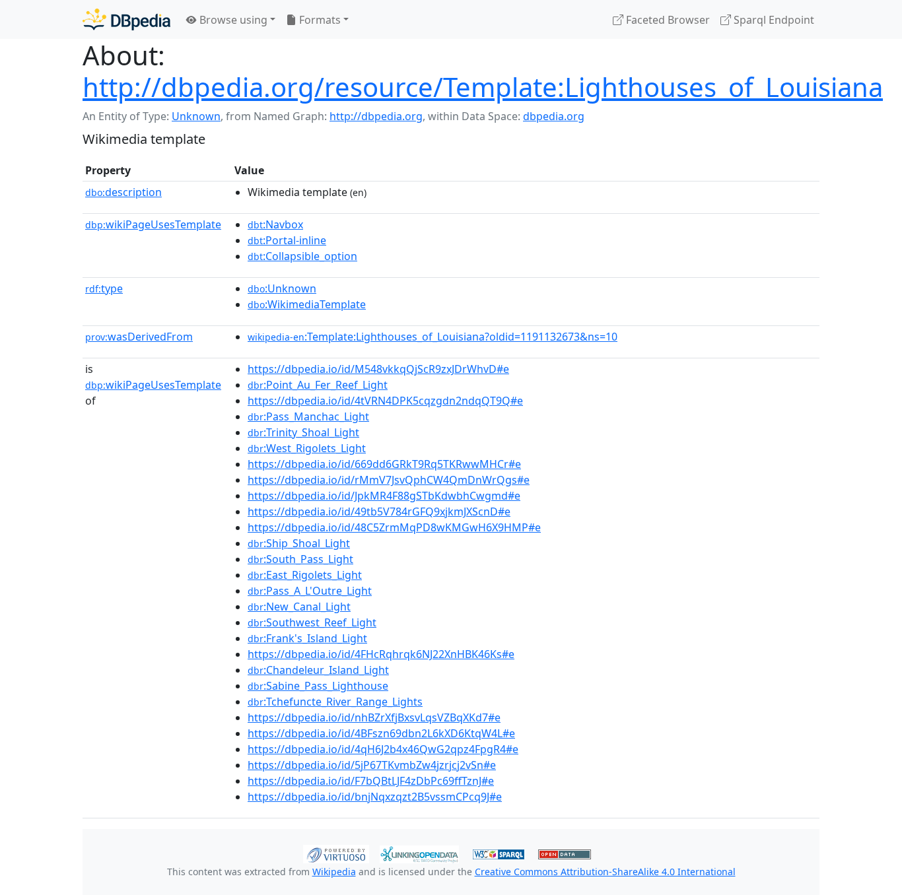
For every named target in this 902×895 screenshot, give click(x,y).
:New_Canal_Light (299, 606)
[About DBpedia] (126, 19)
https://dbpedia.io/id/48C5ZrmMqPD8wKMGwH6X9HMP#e (394, 527)
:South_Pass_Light (300, 559)
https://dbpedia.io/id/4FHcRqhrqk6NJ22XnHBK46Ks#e (381, 654)
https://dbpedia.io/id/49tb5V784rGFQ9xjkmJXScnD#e (379, 511)
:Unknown (282, 288)
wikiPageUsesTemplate (153, 224)
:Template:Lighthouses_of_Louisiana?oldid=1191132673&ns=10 (432, 336)
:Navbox (275, 224)
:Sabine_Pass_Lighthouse (318, 686)
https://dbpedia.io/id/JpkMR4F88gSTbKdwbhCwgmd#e (384, 495)
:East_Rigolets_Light (305, 575)
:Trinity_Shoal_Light (303, 432)
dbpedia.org (553, 116)
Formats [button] (318, 20)
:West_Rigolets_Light (307, 448)
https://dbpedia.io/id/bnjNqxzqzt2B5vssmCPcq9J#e (375, 796)
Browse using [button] (232, 20)
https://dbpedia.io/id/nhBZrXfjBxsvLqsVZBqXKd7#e (374, 717)
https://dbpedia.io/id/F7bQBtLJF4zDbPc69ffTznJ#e (371, 781)
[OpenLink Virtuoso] (336, 852)
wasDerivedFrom (139, 336)
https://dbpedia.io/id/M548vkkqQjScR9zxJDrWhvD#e (378, 369)
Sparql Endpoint (772, 20)
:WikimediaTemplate (307, 304)
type (104, 288)
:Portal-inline (287, 240)
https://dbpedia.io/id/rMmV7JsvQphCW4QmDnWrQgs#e (389, 480)
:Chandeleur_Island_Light (318, 670)
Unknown (196, 116)
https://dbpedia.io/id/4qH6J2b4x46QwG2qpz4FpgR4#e (383, 749)
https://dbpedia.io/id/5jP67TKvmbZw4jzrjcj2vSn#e (372, 765)
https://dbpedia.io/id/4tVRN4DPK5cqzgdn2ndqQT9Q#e (385, 400)
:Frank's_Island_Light (307, 638)
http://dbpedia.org (376, 116)
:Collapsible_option (302, 256)
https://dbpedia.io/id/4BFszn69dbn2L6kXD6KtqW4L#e (381, 733)
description (123, 192)
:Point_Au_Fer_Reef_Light (318, 385)
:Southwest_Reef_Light (312, 622)
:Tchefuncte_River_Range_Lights (335, 701)
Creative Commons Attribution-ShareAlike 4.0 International (605, 871)
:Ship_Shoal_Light (299, 543)
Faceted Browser (666, 20)
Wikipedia (334, 871)
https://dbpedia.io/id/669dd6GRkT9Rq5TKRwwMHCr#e (384, 464)
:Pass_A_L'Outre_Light (310, 590)
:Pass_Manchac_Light (308, 416)
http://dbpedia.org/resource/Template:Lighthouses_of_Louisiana (483, 87)
